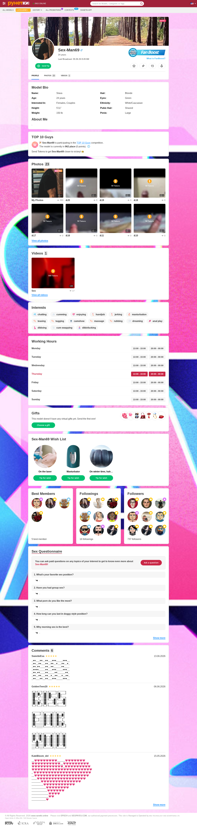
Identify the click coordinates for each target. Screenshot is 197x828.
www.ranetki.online (39, 815)
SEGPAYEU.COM (79, 816)
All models (8, 10)
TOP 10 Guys (83, 143)
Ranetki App (86, 10)
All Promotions (53, 10)
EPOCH (64, 816)
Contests (69, 10)
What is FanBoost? (156, 58)
